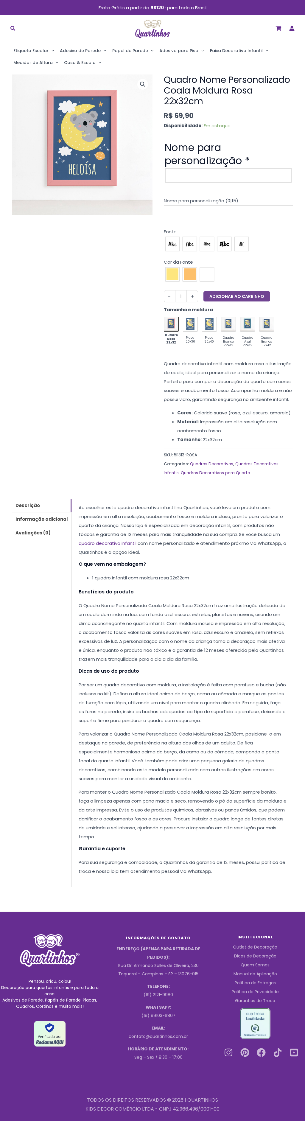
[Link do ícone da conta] (292, 28)
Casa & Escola (80, 63)
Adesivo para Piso (178, 51)
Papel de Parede (130, 51)
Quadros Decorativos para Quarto (215, 473)
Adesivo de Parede (80, 51)
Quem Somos (255, 965)
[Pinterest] (244, 1052)
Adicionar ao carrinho (236, 296)
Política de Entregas (255, 983)
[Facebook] (261, 1052)
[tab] (228, 200)
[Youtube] (294, 1052)
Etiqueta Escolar (31, 51)
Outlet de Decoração (255, 947)
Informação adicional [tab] (41, 519)
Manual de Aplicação (255, 974)
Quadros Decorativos (211, 464)
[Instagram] (228, 1052)
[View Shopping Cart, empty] (278, 28)
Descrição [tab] (27, 505)
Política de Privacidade (255, 992)
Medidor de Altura (33, 63)
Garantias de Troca (255, 1001)
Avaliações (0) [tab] (33, 533)
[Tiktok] (277, 1052)
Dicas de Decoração (255, 956)
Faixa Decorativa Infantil (236, 51)
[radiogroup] (228, 244)
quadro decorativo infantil (107, 543)
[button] (13, 29)
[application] (51, 50)
